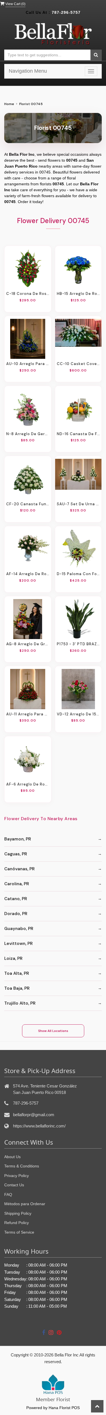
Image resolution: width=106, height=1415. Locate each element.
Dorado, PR (15, 913)
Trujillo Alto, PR (20, 1003)
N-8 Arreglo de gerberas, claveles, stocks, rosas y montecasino (27, 433)
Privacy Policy (16, 1175)
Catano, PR (15, 899)
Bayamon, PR (17, 839)
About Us (12, 1156)
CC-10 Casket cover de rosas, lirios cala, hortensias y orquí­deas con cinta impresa (78, 363)
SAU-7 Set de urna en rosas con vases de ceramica (78, 504)
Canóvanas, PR (19, 869)
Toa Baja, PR (17, 988)
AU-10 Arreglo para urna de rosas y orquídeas (27, 363)
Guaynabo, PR (18, 928)
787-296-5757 (66, 12)
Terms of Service (19, 1232)
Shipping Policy (17, 1213)
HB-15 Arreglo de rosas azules (78, 293)
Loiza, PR (13, 958)
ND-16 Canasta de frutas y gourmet (78, 433)
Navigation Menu (28, 71)
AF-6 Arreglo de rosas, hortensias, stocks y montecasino (27, 784)
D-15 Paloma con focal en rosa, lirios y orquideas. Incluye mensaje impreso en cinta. (78, 573)
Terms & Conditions (21, 1166)
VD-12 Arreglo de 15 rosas (78, 714)
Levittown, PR (18, 943)
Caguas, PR (15, 854)
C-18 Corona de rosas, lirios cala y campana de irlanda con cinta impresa (27, 293)
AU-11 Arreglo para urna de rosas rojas (27, 714)
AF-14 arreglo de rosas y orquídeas (27, 573)
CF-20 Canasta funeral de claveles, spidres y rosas (27, 504)
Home (9, 104)
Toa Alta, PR (16, 973)
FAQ (8, 1194)
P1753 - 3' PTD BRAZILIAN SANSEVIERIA (78, 644)
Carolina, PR (16, 884)
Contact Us (14, 1185)
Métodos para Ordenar (24, 1204)
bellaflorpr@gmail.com (33, 1114)
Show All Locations (53, 1031)
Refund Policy (16, 1222)
